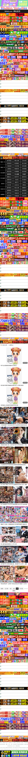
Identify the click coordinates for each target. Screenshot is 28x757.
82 (10, 588)
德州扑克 (24, 176)
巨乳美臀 (24, 166)
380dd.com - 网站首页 (12, 11)
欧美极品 (17, 163)
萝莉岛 (24, 185)
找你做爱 (24, 171)
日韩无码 (24, 195)
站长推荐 (3, 172)
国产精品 (9, 160)
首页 (2, 588)
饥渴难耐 (17, 171)
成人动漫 (24, 163)
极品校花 (9, 195)
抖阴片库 (3, 189)
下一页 (21, 588)
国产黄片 (9, 187)
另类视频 (24, 168)
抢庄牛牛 (17, 176)
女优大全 (17, 185)
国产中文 (9, 193)
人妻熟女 (9, 168)
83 (13, 588)
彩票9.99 (9, 179)
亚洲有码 (9, 163)
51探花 (24, 182)
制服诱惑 (24, 190)
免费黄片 (24, 187)
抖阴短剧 (17, 195)
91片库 (9, 185)
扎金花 (16, 179)
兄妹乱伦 (17, 193)
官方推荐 (3, 178)
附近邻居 (9, 171)
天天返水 (24, 179)
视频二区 (3, 167)
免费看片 (3, 194)
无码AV (3, 183)
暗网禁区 (9, 190)
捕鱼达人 (9, 176)
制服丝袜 (17, 168)
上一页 (6, 588)
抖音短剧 (9, 182)
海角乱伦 (17, 190)
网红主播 (17, 160)
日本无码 (24, 160)
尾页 (14, 590)
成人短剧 (24, 193)
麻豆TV (17, 182)
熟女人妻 (17, 187)
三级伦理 (9, 166)
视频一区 (3, 162)
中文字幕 (17, 166)
